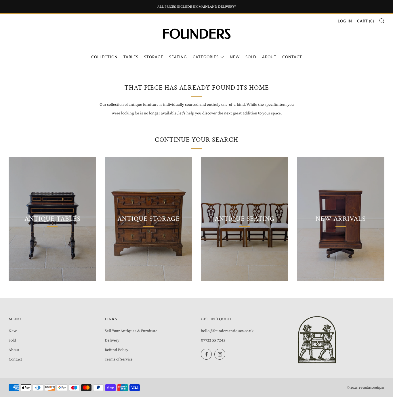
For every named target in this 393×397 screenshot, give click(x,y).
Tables (130, 57)
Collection (104, 57)
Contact (292, 57)
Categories (206, 57)
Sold (250, 57)
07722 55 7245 (213, 340)
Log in (345, 21)
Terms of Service (119, 359)
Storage (153, 57)
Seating (178, 57)
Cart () (365, 21)
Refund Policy (116, 349)
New (235, 57)
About (269, 57)
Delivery (112, 340)
